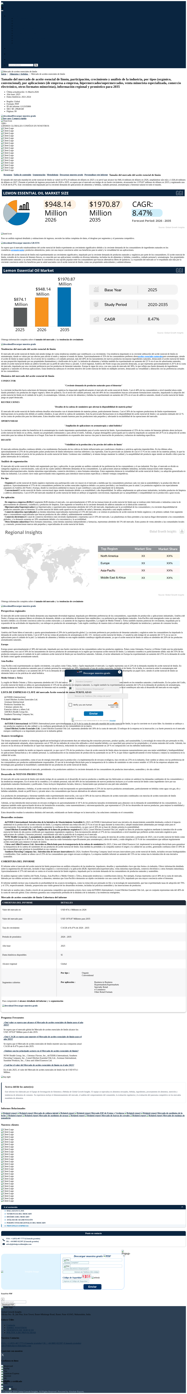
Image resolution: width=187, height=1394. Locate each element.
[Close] (126, 1252)
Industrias (13, 16)
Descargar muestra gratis (71, 175)
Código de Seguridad (72, 1277)
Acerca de (13, 54)
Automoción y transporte (26, 26)
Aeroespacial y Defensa (25, 33)
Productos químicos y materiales (29, 38)
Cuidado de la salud (24, 21)
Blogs (11, 48)
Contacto (12, 59)
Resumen (8, 175)
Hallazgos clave (15, 1211)
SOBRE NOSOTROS (17, 1327)
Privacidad (113, 720)
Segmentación (39, 175)
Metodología (52, 175)
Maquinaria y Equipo (24, 23)
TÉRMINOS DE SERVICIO (20, 1330)
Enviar (93, 713)
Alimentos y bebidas (24, 28)
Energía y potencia (23, 31)
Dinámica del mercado (18, 1217)
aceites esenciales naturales (150, 356)
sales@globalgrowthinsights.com (18, 1244)
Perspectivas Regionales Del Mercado (26, 1223)
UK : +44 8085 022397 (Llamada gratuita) (64, 7)
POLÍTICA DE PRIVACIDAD (21, 1332)
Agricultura (20, 35)
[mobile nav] (2, 10)
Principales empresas (17, 1226)
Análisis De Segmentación (20, 1220)
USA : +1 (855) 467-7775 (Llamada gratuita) (23, 7)
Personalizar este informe (96, 175)
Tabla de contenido (22, 175)
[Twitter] (2, 1355)
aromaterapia (17, 250)
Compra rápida (18, 118)
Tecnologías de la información (28, 18)
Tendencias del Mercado (19, 1214)
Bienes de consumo (23, 43)
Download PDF (8, 1305)
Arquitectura (20, 40)
